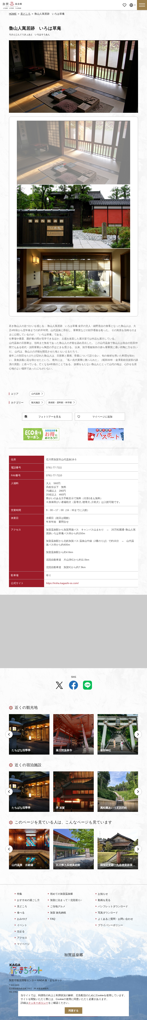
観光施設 (35, 402)
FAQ (52, 918)
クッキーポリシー (38, 1002)
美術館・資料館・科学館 (60, 402)
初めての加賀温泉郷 (61, 893)
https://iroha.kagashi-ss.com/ (62, 583)
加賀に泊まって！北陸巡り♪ (66, 900)
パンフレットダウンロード (113, 906)
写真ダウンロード (108, 912)
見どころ (25, 13)
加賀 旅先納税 (58, 912)
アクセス (22, 937)
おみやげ (22, 918)
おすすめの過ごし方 (28, 900)
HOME (12, 13)
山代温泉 (35, 394)
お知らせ (103, 893)
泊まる (21, 931)
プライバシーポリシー (110, 925)
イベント (22, 925)
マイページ (124, 2)
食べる (21, 912)
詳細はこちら (16, 830)
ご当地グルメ (57, 906)
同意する (73, 1010)
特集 (19, 893)
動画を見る (104, 900)
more (12, 715)
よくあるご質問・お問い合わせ (115, 918)
